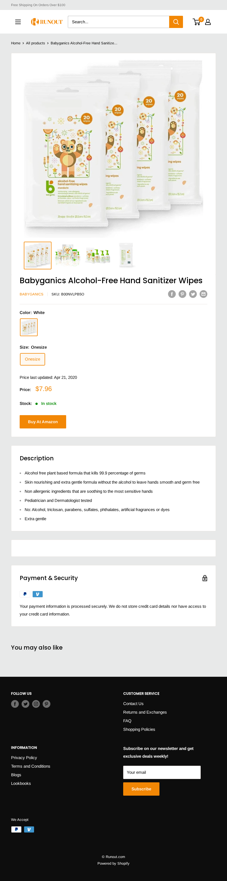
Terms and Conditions (30, 766)
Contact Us (133, 703)
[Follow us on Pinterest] (46, 704)
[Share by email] (203, 294)
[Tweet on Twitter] (193, 294)
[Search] (176, 22)
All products (35, 43)
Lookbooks (21, 783)
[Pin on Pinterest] (182, 294)
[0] (196, 22)
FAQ (127, 720)
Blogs (16, 774)
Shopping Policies (139, 729)
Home (15, 43)
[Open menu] (18, 22)
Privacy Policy (24, 757)
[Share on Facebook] (172, 294)
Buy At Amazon (43, 421)
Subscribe (141, 788)
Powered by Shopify (113, 863)
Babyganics (31, 294)
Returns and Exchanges (145, 712)
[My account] (208, 22)
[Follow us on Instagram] (36, 704)
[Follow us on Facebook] (15, 704)
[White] (29, 327)
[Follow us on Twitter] (25, 704)
